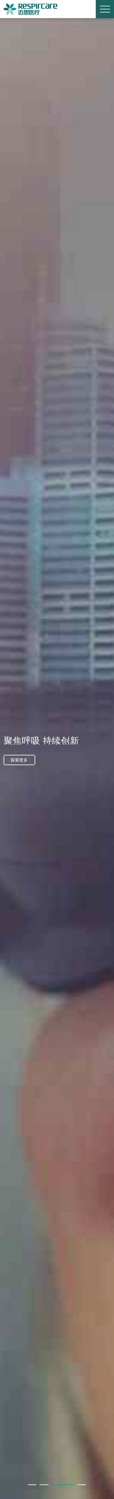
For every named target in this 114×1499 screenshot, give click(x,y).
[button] (32, 1484)
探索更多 (19, 760)
